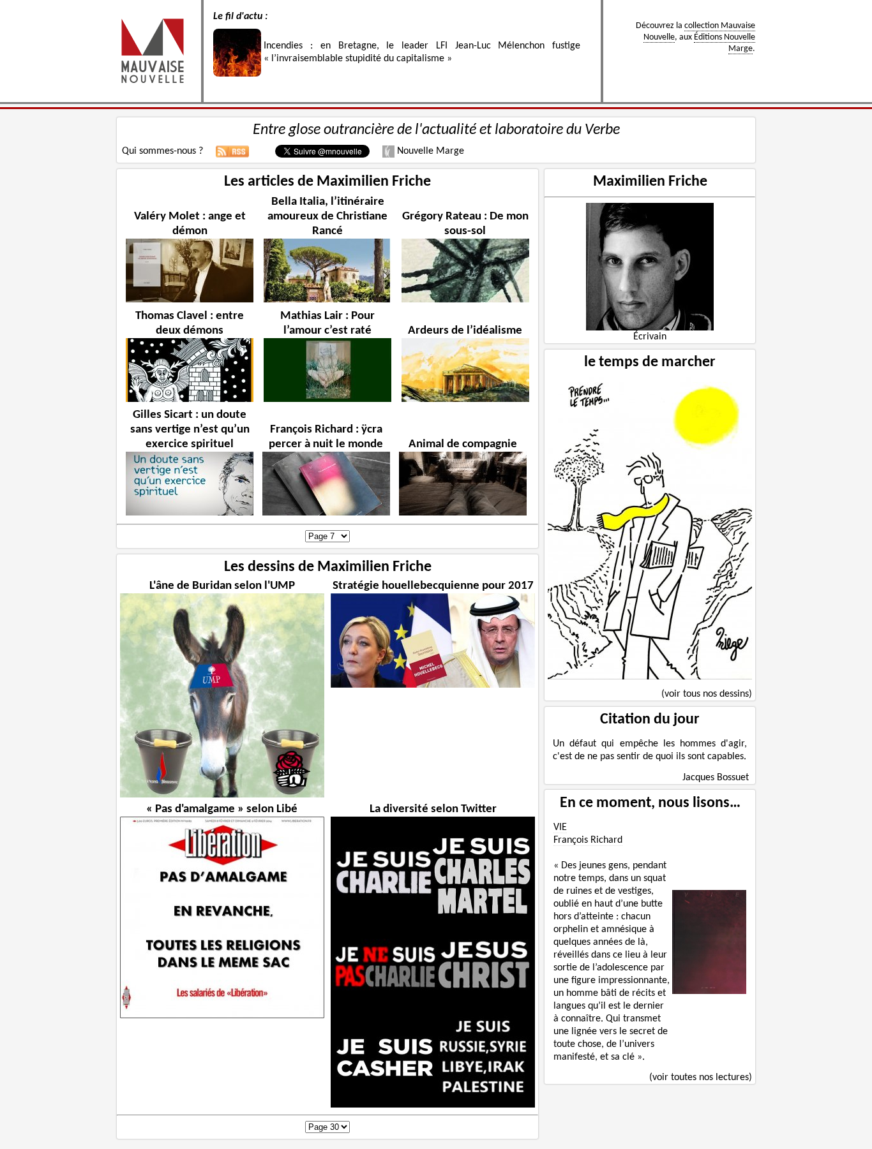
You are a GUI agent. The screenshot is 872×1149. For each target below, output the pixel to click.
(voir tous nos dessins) (706, 694)
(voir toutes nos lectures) (700, 1077)
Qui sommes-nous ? (162, 151)
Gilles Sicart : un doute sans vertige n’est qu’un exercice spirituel (190, 429)
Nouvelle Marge (429, 151)
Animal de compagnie (463, 444)
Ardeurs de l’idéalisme (465, 331)
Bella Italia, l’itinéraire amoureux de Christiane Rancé (327, 216)
